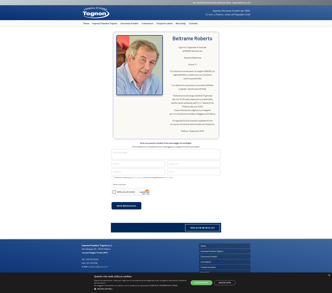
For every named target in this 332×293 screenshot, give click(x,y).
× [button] (329, 275)
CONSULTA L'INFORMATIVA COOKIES (164, 285)
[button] (140, 289)
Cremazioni (206, 262)
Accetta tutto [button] (201, 283)
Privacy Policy (137, 177)
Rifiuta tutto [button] (225, 283)
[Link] (96, 13)
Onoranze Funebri (209, 256)
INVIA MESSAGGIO (126, 206)
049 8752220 (92, 259)
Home (203, 246)
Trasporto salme (208, 267)
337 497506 (92, 263)
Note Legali (168, 177)
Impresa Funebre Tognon (212, 251)
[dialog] (166, 282)
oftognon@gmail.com (98, 266)
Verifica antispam (119, 184)
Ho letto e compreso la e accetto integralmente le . (143, 177)
